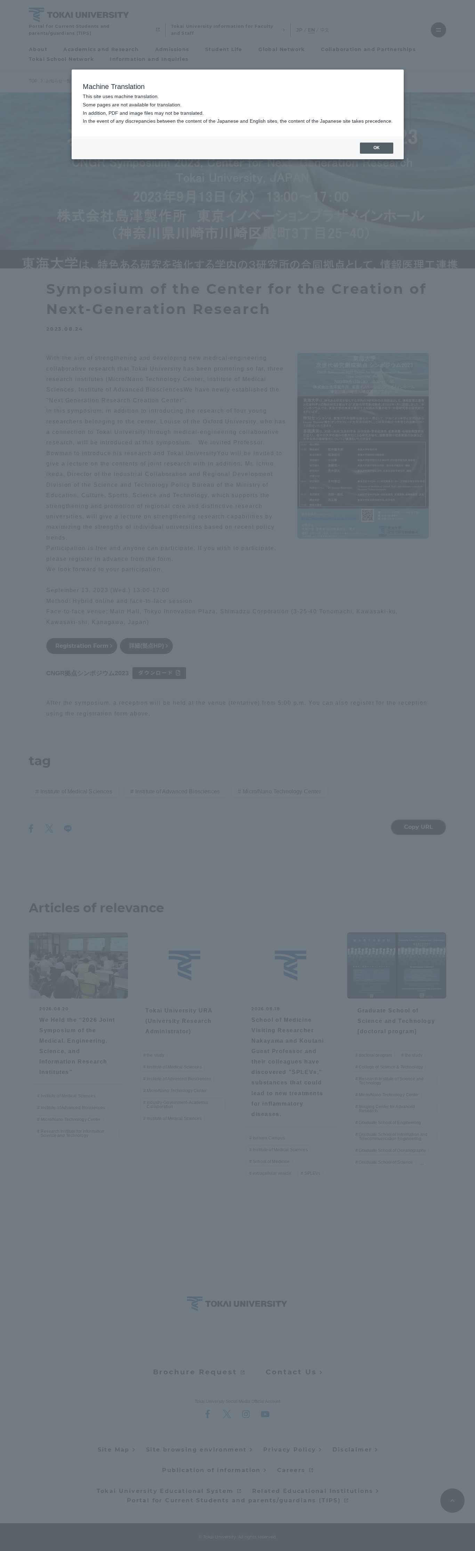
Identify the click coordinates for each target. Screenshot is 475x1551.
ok (376, 147)
